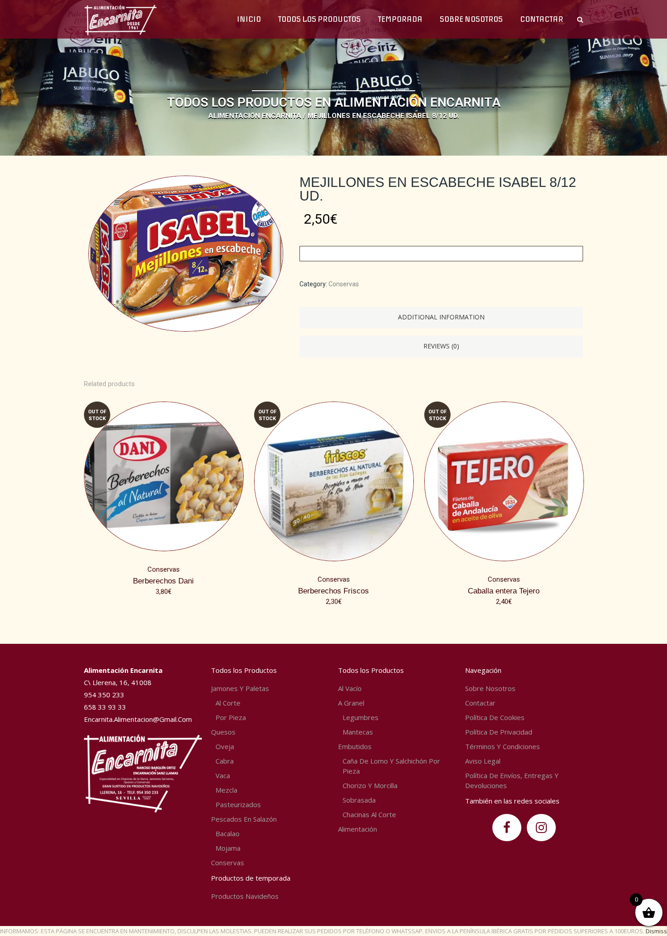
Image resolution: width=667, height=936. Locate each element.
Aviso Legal (482, 760)
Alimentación (357, 828)
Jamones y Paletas (240, 688)
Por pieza (231, 717)
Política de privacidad (498, 731)
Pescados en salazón (244, 818)
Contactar (480, 702)
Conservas (344, 284)
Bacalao (228, 833)
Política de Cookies (495, 717)
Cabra (225, 760)
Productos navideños (245, 896)
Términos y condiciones (502, 746)
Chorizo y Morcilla (370, 785)
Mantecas (358, 731)
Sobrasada (359, 799)
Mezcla (226, 789)
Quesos (223, 731)
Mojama (228, 848)
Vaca (223, 775)
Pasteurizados (238, 804)
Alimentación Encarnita (254, 116)
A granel (351, 702)
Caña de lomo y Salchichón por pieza (391, 765)
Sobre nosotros (490, 688)
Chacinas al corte (369, 814)
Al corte (228, 702)
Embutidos (355, 746)
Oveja (225, 746)
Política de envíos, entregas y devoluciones (512, 780)
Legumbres (360, 717)
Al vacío (350, 688)
